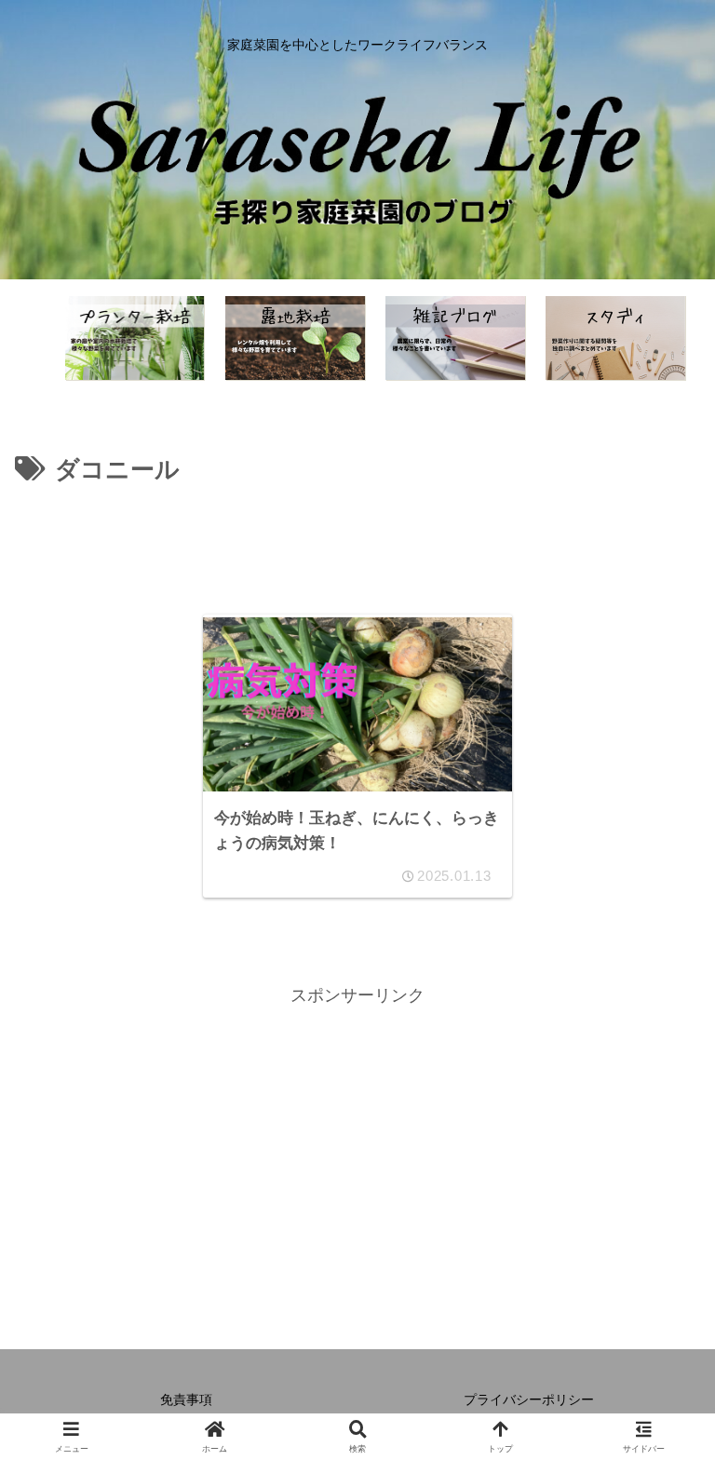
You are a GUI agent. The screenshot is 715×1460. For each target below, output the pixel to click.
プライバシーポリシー (529, 1399)
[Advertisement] (357, 543)
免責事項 (186, 1399)
